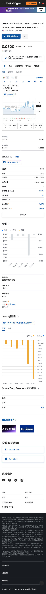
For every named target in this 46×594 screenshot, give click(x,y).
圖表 (10, 66)
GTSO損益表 (9, 316)
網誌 (3, 493)
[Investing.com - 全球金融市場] (14, 3)
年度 (3, 328)
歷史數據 (10, 72)
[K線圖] (4, 77)
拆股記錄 (19, 72)
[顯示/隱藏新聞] (16, 77)
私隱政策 (5, 573)
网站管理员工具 (7, 507)
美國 (42, 408)
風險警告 (5, 581)
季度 (9, 328)
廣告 (26, 497)
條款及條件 (5, 565)
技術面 (28, 66)
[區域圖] (7, 77)
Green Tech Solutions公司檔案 (19, 388)
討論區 (37, 66)
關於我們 (28, 493)
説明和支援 (29, 502)
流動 (3, 497)
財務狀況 (19, 66)
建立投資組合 (7, 502)
